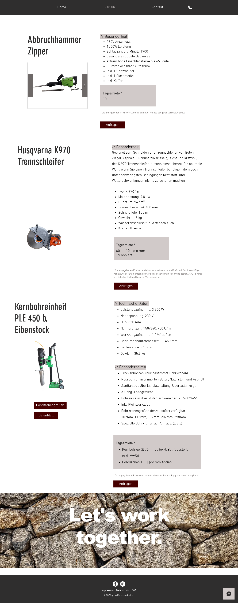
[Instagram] (122, 584)
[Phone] (190, 7)
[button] (57, 85)
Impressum (108, 590)
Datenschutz (122, 590)
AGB (134, 590)
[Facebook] (115, 584)
